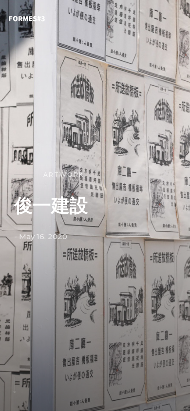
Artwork (63, 174)
